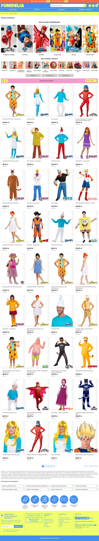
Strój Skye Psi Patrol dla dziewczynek (12, 286)
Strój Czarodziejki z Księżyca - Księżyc (85, 203)
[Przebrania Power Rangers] (86, 65)
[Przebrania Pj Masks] (41, 39)
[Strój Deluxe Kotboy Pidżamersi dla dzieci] (86, 395)
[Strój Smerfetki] (37, 101)
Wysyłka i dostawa (48, 520)
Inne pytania (47, 526)
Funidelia (3, 13)
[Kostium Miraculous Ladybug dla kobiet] (37, 437)
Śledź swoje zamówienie (34, 520)
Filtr (6, 81)
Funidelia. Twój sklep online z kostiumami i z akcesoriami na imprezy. (12, 5)
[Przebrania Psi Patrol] (25, 39)
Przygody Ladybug (8, 54)
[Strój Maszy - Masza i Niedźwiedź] (61, 395)
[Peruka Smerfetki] (61, 437)
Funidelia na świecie (64, 518)
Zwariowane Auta (78, 71)
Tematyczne (12, 9)
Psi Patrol (25, 54)
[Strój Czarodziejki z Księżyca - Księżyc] (86, 185)
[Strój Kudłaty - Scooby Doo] (37, 143)
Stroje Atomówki (81, 486)
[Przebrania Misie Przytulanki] (45, 65)
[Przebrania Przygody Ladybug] (9, 39)
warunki (11, 531)
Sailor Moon (13, 70)
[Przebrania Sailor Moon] (13, 65)
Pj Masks (41, 54)
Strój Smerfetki (31, 119)
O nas (60, 526)
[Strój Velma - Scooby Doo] (13, 311)
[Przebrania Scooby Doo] (4, 65)
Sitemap (61, 525)
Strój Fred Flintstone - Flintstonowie (12, 119)
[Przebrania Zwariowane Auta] (78, 65)
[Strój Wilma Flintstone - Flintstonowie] (13, 227)
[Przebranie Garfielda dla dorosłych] (86, 353)
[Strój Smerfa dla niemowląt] (13, 395)
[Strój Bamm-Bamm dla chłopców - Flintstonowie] (86, 311)
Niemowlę (66, 75)
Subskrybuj (18, 526)
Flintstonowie (90, 54)
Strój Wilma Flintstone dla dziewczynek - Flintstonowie (86, 287)
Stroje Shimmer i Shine (9, 489)
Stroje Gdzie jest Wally (59, 486)
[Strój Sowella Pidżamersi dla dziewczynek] (37, 395)
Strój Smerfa (54, 119)
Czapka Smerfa (55, 328)
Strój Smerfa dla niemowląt (10, 412)
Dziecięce (49, 75)
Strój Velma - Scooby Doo (9, 328)
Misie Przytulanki (45, 71)
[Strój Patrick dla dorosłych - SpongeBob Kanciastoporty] (37, 353)
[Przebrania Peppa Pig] (61, 65)
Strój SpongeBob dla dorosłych (84, 245)
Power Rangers (86, 70)
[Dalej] (56, 466)
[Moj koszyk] (96, 5)
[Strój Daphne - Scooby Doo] (86, 143)
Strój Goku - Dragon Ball (33, 245)
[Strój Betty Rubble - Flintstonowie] (37, 269)
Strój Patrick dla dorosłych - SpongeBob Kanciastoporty (37, 371)
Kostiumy (37, 9)
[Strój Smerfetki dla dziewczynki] (13, 143)
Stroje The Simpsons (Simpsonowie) (38, 486)
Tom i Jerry (70, 70)
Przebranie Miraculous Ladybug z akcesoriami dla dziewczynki (84, 119)
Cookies (61, 523)
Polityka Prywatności (64, 522)
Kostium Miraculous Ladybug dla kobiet (37, 454)
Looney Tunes (53, 70)
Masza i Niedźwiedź (29, 71)
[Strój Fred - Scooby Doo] (37, 185)
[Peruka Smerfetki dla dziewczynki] (13, 437)
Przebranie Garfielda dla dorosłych (84, 370)
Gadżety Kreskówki (81, 489)
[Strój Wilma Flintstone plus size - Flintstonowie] (37, 311)
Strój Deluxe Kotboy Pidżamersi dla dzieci (85, 413)
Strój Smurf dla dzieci (56, 245)
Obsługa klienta (34, 515)
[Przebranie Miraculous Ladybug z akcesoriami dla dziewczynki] (86, 101)
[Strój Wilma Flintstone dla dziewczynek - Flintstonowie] (86, 269)
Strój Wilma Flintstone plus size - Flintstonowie (35, 329)
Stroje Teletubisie (33, 489)
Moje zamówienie (48, 519)
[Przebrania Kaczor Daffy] (94, 65)
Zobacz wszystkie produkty (91, 466)
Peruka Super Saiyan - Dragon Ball (84, 454)
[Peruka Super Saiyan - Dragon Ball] (86, 437)
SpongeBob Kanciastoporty (21, 71)
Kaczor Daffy (94, 70)
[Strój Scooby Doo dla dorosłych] (13, 185)
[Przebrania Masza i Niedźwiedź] (29, 65)
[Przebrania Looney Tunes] (53, 65)
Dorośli (33, 75)
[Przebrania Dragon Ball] (57, 39)
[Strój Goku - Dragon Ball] (37, 227)
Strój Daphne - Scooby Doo (83, 161)
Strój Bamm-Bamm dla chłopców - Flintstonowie (84, 329)
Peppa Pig (61, 70)
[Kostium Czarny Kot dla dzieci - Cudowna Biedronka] (61, 353)
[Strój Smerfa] (61, 101)
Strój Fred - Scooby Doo (33, 203)
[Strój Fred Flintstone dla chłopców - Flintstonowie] (13, 353)
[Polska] (76, 518)
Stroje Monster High (9, 486)
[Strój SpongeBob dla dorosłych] (86, 227)
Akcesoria (61, 9)
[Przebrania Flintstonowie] (90, 39)
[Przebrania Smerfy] (74, 39)
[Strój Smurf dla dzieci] (61, 227)
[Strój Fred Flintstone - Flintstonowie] (13, 101)
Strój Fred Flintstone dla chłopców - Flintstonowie (12, 371)
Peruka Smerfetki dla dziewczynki (11, 454)
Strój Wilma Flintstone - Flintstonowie (12, 245)
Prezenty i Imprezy (85, 9)
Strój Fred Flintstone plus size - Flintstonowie (59, 287)
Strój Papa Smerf (55, 161)
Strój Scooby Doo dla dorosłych (11, 203)
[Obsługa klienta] (93, 5)
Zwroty (45, 525)
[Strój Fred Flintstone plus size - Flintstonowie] (61, 269)
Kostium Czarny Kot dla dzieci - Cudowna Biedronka (59, 371)
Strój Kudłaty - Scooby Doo (34, 161)
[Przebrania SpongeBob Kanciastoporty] (21, 65)
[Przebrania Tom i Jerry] (70, 65)
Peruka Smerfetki (55, 454)
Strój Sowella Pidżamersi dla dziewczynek (34, 413)
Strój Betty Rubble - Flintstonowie (35, 286)
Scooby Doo (5, 70)
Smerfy (74, 54)
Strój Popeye (54, 203)
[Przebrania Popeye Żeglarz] (37, 65)
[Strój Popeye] (61, 185)
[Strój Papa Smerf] (61, 143)
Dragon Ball (57, 54)
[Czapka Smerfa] (61, 311)
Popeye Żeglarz (37, 70)
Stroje (7, 13)
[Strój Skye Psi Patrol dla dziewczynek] (13, 269)
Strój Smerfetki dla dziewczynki (11, 161)
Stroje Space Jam (56, 489)
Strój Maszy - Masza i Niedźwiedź (59, 412)
